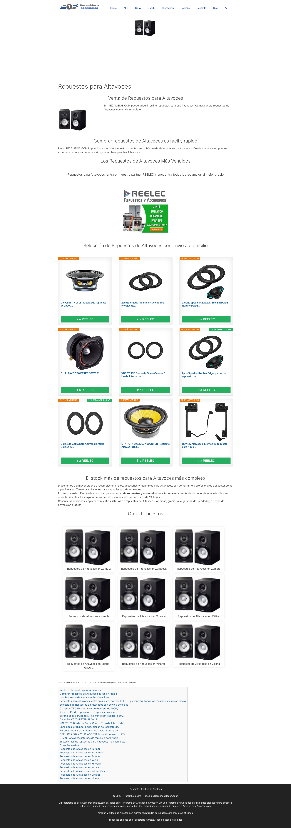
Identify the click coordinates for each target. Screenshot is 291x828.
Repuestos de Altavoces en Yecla (79, 759)
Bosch (151, 8)
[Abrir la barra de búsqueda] (226, 8)
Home (113, 8)
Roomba (185, 8)
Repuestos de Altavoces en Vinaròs (80, 774)
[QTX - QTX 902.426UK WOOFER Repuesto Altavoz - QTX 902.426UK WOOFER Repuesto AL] (145, 422)
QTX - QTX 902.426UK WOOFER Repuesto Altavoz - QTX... (145, 445)
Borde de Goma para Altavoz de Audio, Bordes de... (83, 445)
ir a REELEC (85, 319)
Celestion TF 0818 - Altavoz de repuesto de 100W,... (83, 304)
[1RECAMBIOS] (80, 6)
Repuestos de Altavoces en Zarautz (80, 748)
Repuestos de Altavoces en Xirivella (80, 763)
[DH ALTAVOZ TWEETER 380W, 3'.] (85, 351)
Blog (215, 8)
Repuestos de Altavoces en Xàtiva (79, 767)
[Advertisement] (145, 60)
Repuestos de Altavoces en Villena (79, 778)
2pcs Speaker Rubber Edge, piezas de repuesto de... (204, 375)
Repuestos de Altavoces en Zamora (80, 756)
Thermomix (168, 8)
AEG (126, 8)
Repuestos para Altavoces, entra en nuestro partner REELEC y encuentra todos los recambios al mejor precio (123, 701)
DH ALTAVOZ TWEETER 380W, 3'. (80, 373)
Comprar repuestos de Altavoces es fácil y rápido (88, 693)
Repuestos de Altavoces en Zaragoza (81, 752)
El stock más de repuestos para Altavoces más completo (92, 741)
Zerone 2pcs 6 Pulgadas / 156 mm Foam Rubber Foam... (205, 304)
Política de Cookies (151, 789)
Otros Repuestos (69, 745)
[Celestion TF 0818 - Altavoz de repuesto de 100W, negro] (85, 281)
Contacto (201, 8)
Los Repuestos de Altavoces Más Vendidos (84, 697)
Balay (138, 8)
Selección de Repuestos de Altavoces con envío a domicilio (94, 704)
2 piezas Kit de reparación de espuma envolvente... (142, 304)
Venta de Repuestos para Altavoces (80, 690)
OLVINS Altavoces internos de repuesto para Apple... (204, 445)
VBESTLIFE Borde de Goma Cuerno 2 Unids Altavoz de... (143, 375)
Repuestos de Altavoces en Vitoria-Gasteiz (84, 771)
